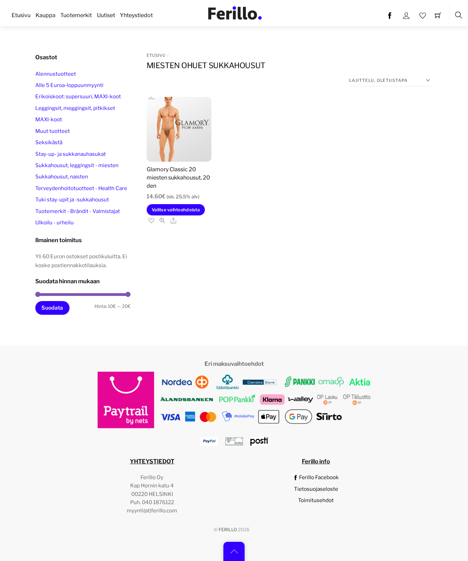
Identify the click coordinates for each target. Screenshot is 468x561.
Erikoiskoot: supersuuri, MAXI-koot (78, 96)
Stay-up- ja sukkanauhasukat (70, 154)
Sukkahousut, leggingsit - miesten (77, 165)
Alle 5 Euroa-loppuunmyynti (69, 85)
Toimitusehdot (316, 500)
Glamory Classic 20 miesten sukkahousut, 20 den (178, 177)
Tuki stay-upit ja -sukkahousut (72, 199)
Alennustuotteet (55, 74)
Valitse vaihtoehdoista (176, 209)
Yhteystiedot (136, 15)
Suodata (52, 307)
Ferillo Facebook (318, 477)
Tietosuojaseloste (316, 489)
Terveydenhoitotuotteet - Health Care (81, 188)
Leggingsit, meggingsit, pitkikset (75, 108)
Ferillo (228, 529)
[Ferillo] (234, 12)
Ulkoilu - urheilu (54, 222)
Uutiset (106, 15)
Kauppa (46, 15)
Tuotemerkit (76, 15)
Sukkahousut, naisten (61, 176)
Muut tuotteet (52, 131)
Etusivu (21, 15)
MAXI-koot (48, 119)
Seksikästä (48, 142)
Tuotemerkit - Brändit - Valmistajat (77, 211)
